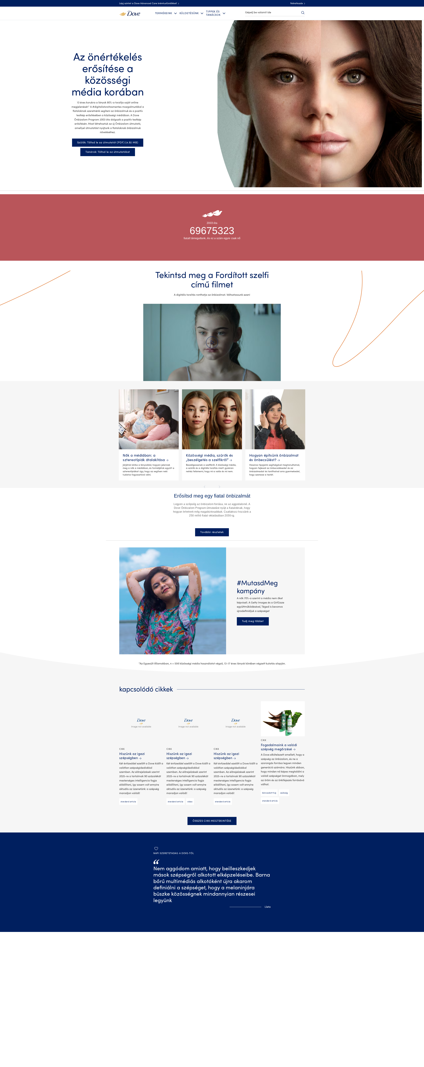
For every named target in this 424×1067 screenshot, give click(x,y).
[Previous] (205, 487)
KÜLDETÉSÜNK (189, 13)
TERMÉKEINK (163, 13)
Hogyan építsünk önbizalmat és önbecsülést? (274, 457)
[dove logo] (129, 13)
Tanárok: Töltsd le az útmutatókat (107, 151)
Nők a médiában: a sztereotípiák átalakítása (144, 457)
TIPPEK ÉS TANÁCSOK (213, 13)
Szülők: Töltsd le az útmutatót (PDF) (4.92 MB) (107, 142)
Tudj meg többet (255, 621)
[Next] (219, 487)
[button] (212, 342)
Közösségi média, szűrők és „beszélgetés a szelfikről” (209, 457)
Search (303, 13)
